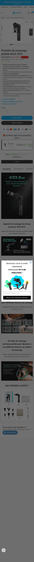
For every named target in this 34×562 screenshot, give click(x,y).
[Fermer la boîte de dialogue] (31, 262)
